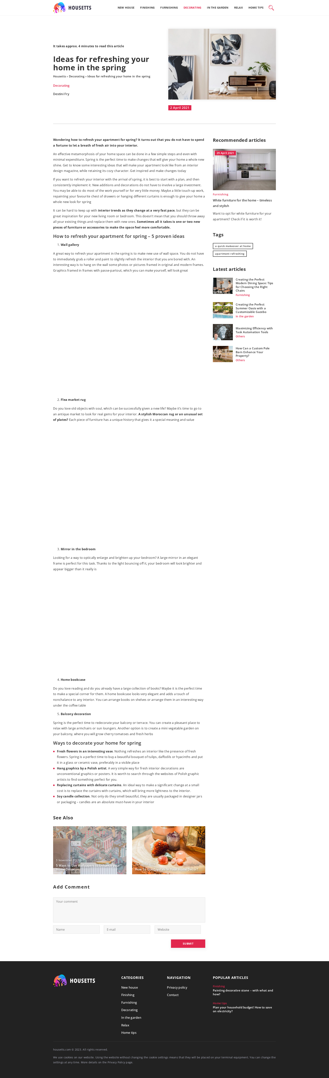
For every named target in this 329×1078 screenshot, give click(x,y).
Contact (173, 995)
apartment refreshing (229, 253)
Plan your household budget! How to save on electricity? (242, 1009)
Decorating (192, 7)
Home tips (256, 7)
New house (126, 7)
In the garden (217, 7)
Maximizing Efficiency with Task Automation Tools (254, 330)
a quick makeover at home (233, 246)
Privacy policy (177, 987)
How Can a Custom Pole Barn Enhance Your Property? (253, 352)
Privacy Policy (116, 1062)
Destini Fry (61, 94)
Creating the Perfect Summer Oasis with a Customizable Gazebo (251, 308)
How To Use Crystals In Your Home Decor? (166, 869)
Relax (238, 7)
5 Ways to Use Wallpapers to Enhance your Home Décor (88, 868)
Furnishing (169, 7)
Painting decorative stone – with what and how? (243, 992)
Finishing (147, 7)
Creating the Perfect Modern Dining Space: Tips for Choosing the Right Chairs (254, 285)
